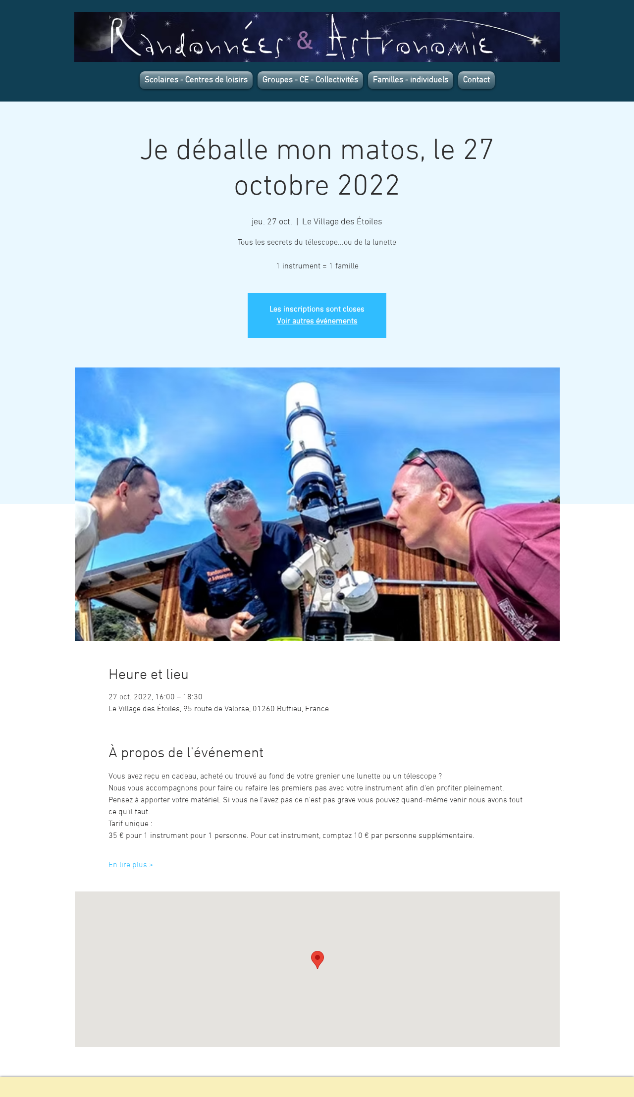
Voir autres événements (317, 321)
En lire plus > (131, 865)
